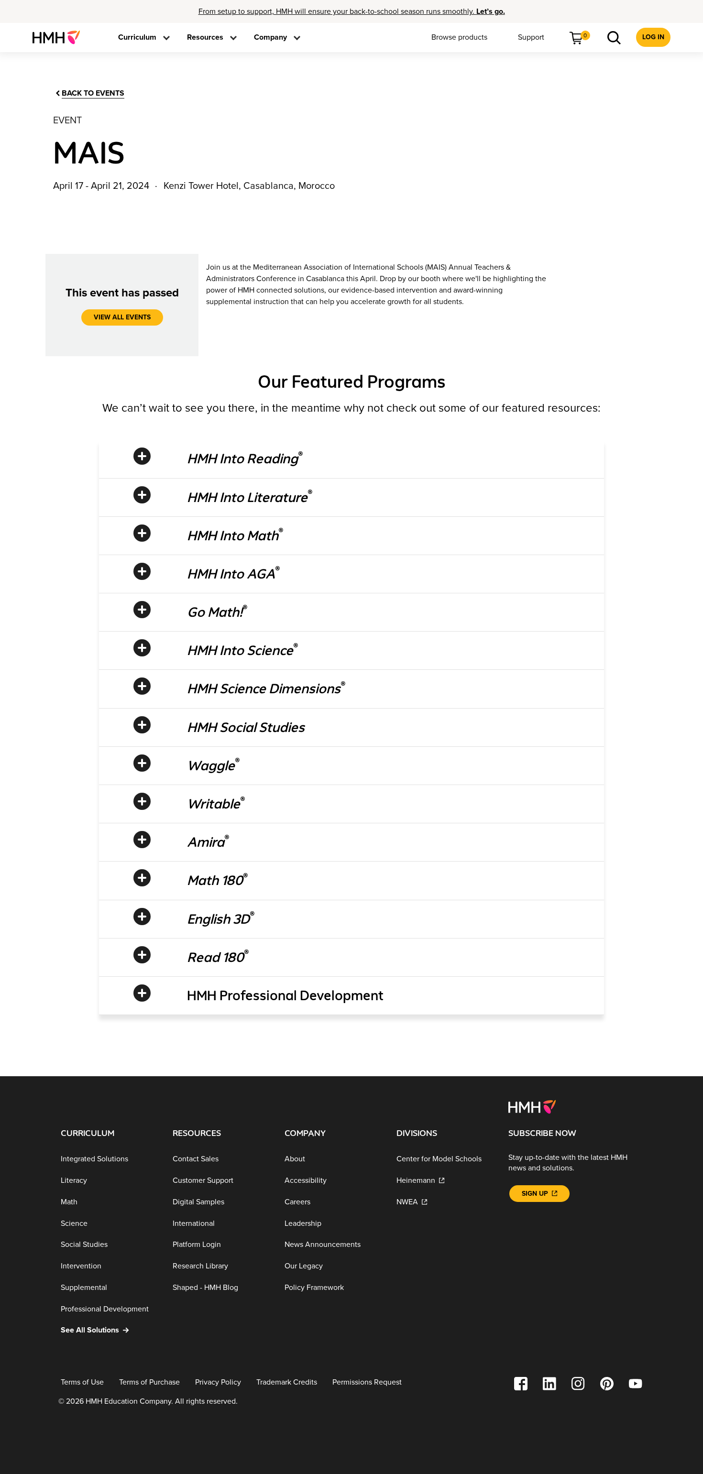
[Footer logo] (532, 1106)
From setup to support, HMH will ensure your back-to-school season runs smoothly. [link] (351, 11)
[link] (60, 37)
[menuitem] (60, 37)
